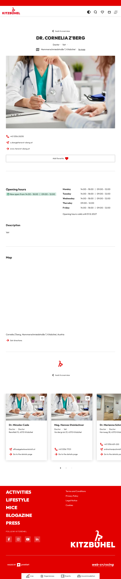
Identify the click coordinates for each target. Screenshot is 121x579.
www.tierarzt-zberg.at (20, 148)
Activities (18, 492)
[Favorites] (42, 398)
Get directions (16, 340)
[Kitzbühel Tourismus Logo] (11, 10)
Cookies (69, 505)
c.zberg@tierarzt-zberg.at (21, 142)
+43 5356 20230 (17, 136)
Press (13, 523)
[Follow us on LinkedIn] (37, 539)
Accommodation (88, 576)
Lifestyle (17, 500)
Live (31, 576)
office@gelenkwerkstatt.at (24, 449)
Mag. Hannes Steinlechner (69, 424)
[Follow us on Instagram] (18, 539)
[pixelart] (18, 565)
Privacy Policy (72, 496)
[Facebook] (9, 539)
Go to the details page (22, 454)
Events (68, 576)
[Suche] (95, 12)
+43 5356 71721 (64, 449)
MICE (11, 507)
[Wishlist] (102, 12)
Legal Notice (71, 500)
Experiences (49, 576)
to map (81, 49)
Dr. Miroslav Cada (19, 424)
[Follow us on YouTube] (28, 539)
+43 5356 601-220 (111, 444)
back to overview (62, 31)
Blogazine (19, 515)
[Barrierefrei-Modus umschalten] (88, 12)
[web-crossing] (103, 565)
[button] (116, 12)
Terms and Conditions (76, 491)
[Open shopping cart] (109, 12)
